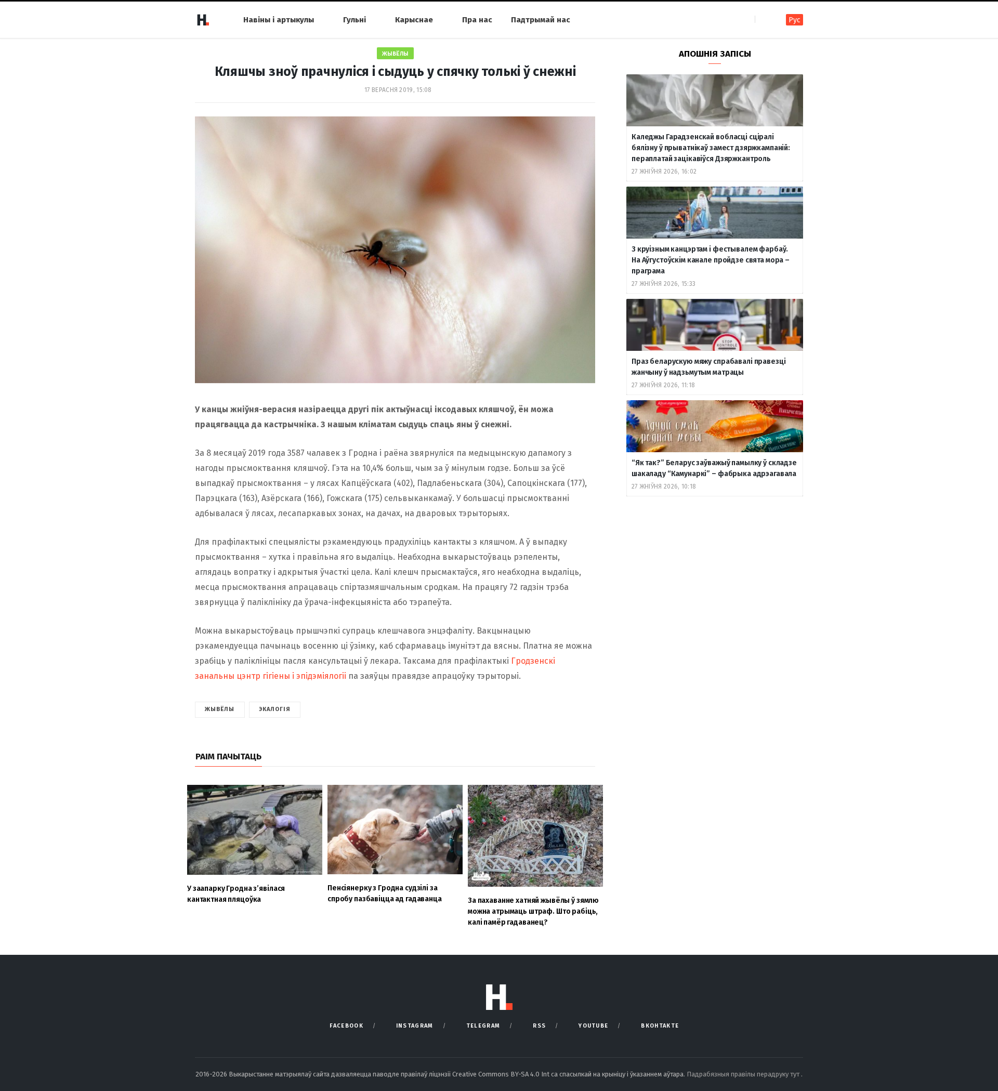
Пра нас (477, 19)
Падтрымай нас (540, 19)
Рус (794, 20)
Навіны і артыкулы (278, 19)
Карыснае (414, 19)
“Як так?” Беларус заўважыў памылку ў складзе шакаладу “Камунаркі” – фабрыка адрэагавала (714, 468)
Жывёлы (395, 53)
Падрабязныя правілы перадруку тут (744, 1074)
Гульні (354, 19)
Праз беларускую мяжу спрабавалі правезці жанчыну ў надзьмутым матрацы (708, 367)
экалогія (275, 709)
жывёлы (220, 709)
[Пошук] (764, 19)
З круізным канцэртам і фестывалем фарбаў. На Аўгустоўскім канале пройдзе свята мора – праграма (711, 260)
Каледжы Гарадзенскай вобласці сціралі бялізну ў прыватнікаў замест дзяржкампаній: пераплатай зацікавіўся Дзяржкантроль (711, 148)
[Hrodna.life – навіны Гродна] (203, 20)
